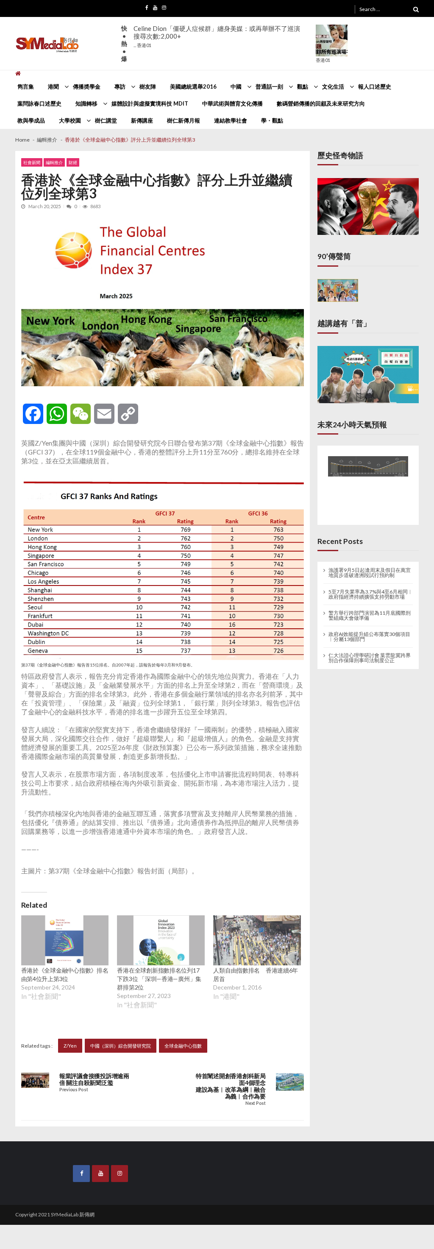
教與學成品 (31, 120)
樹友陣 (147, 86)
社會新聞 (31, 162)
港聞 (53, 86)
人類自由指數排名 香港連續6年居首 (255, 974)
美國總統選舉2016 (193, 86)
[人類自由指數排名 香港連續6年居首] (257, 940)
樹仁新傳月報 (183, 120)
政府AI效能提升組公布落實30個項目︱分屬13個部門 (369, 632)
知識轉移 (86, 103)
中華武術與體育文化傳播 (232, 103)
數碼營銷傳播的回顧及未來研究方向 (321, 103)
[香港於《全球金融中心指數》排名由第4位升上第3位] (65, 940)
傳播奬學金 (86, 86)
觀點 (302, 86)
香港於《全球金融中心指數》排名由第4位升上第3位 (64, 974)
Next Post (255, 1103)
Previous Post (73, 1089)
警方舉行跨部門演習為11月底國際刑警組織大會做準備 (369, 611)
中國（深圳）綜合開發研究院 (120, 1045)
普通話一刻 (269, 86)
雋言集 (25, 86)
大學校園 (70, 120)
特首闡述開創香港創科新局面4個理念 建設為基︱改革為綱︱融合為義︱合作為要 (230, 1086)
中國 (236, 86)
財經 (73, 162)
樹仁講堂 (106, 120)
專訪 (119, 86)
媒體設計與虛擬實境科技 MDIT (149, 103)
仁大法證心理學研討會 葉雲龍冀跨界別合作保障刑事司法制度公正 (369, 654)
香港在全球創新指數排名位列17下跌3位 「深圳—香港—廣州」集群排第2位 (159, 979)
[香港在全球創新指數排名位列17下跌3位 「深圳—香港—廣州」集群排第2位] (161, 940)
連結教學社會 (230, 120)
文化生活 (333, 86)
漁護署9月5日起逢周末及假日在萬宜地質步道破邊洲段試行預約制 (369, 569)
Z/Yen (70, 1045)
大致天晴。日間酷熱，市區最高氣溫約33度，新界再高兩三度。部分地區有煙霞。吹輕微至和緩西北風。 (223, 36)
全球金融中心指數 (183, 1045)
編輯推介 (54, 162)
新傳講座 (142, 120)
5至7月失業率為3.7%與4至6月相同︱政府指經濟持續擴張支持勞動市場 (370, 590)
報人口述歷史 (374, 86)
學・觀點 (272, 120)
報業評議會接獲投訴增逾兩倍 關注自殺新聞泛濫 (94, 1079)
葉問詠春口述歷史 (39, 103)
